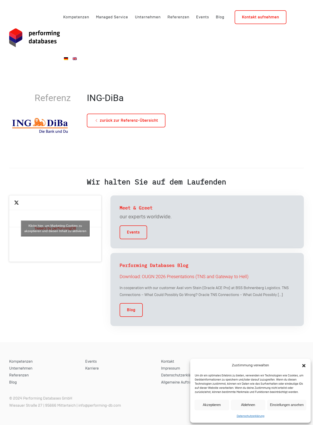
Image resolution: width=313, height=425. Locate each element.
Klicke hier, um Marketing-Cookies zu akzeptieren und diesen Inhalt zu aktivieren (55, 228)
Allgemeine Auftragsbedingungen (189, 382)
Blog (220, 17)
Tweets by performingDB (55, 228)
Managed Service (112, 17)
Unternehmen (148, 17)
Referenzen (178, 17)
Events (202, 17)
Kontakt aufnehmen (260, 17)
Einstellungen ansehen (287, 405)
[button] (304, 365)
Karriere (92, 368)
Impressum (170, 368)
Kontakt (167, 361)
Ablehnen (248, 405)
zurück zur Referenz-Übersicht (129, 120)
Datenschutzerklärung (250, 416)
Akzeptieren (212, 405)
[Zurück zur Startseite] (34, 38)
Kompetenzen (76, 17)
